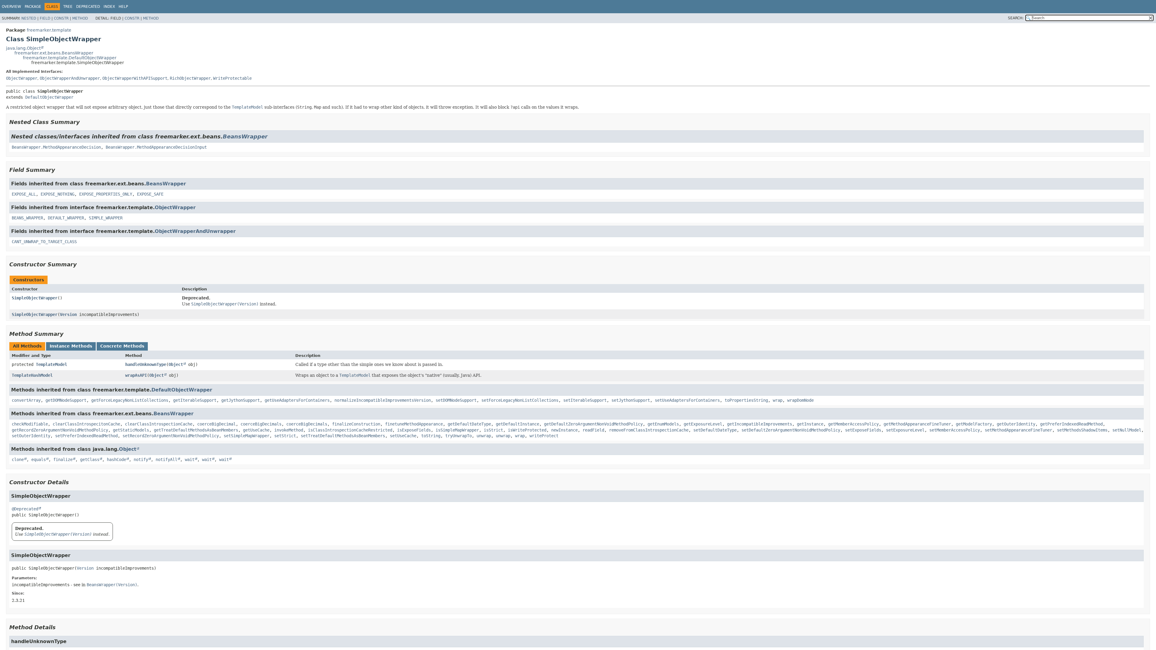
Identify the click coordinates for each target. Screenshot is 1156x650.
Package (33, 7)
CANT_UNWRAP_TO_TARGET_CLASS (44, 241)
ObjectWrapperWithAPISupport (134, 78)
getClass (89, 459)
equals (38, 459)
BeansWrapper (245, 136)
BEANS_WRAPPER (27, 217)
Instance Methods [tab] (71, 346)
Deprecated (88, 7)
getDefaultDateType (469, 424)
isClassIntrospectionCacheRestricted (350, 430)
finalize (63, 459)
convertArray (26, 400)
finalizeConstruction (356, 424)
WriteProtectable (232, 78)
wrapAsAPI (136, 375)
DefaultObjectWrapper (49, 97)
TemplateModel (51, 364)
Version (68, 314)
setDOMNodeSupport (456, 400)
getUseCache (256, 430)
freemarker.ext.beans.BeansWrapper (53, 53)
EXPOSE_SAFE (150, 194)
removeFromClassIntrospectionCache (648, 430)
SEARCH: (1016, 18)
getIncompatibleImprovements (759, 424)
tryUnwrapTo (458, 435)
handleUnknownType (145, 364)
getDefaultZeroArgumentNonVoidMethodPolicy (593, 424)
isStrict (493, 430)
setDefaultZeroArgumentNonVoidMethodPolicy (790, 430)
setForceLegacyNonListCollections (519, 400)
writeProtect (544, 435)
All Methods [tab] (27, 346)
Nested (28, 18)
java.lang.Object (23, 48)
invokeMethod (288, 430)
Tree (68, 7)
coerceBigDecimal (216, 424)
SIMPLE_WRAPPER (106, 217)
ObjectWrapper (21, 78)
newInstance (564, 430)
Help (123, 7)
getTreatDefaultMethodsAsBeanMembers (196, 430)
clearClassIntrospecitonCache (86, 424)
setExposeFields (863, 430)
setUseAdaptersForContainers (687, 400)
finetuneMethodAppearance (414, 424)
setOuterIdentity (31, 435)
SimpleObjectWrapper (34, 298)
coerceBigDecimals (261, 424)
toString (430, 435)
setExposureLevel (905, 430)
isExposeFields (414, 430)
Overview (11, 7)
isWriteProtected (527, 430)
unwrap (484, 435)
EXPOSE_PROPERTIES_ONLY (105, 194)
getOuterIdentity (1016, 424)
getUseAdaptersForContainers (297, 400)
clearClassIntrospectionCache (158, 424)
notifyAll (166, 459)
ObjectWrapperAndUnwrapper (70, 78)
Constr (61, 18)
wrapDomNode (800, 400)
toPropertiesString (746, 400)
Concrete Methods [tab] (122, 346)
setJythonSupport (630, 400)
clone (18, 459)
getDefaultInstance (517, 424)
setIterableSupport (585, 400)
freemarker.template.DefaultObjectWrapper (70, 57)
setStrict (285, 435)
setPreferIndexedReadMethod (86, 435)
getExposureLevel (703, 424)
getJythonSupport (240, 400)
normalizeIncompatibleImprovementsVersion (382, 400)
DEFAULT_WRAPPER (66, 217)
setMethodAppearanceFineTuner (1018, 430)
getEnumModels (663, 424)
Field (45, 18)
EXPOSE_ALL (24, 194)
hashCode (116, 459)
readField (593, 430)
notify (141, 459)
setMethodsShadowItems (1082, 430)
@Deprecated (25, 508)
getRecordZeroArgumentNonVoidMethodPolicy (60, 430)
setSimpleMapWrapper (246, 435)
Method (80, 18)
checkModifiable (30, 424)
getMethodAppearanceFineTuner (917, 424)
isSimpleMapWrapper (457, 430)
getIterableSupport (194, 400)
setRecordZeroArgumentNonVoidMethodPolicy (171, 435)
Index (109, 7)
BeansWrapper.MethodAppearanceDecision (56, 147)
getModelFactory (974, 424)
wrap (777, 400)
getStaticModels (131, 430)
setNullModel (1126, 430)
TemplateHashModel (32, 375)
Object (176, 364)
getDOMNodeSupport (65, 400)
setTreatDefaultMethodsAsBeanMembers (343, 435)
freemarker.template (49, 30)
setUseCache (403, 435)
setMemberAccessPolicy (954, 430)
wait (189, 459)
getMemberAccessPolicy (853, 424)
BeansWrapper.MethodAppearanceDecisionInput (156, 147)
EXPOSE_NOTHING (57, 194)
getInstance (810, 424)
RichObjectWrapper (190, 78)
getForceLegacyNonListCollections (129, 400)
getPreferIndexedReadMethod (1071, 424)
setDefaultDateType (715, 430)
